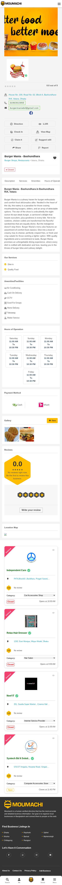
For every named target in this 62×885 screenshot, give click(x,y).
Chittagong (8, 840)
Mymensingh (49, 836)
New (53, 420)
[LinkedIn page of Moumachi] (50, 855)
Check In (18, 132)
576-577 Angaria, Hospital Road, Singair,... (31, 767)
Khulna (6, 836)
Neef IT (10, 695)
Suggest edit (45, 140)
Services (23, 181)
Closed (10, 602)
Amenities (35, 181)
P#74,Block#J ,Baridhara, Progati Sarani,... (32, 579)
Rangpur (27, 840)
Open (10, 790)
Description (10, 181)
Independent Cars (16, 570)
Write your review (31, 510)
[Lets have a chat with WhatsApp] (22, 855)
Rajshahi (27, 833)
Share (18, 148)
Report (45, 148)
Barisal (26, 836)
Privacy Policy (30, 871)
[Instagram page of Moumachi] (36, 855)
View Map (45, 132)
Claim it (18, 140)
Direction (18, 124)
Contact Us (17, 871)
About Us (6, 871)
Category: (11, 595)
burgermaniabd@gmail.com (24, 108)
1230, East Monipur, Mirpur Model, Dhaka (31, 641)
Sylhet (46, 833)
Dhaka (6, 833)
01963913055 (17, 103)
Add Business (45, 871)
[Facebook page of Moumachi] (8, 855)
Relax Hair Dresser (17, 633)
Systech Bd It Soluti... (18, 758)
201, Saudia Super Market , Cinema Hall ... (32, 704)
